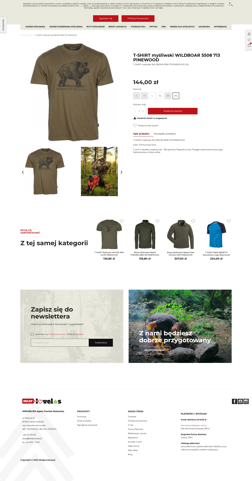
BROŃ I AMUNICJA (118, 26)
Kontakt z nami (135, 442)
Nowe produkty (84, 421)
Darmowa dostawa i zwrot (193, 425)
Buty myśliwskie (96, 26)
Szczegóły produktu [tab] (165, 134)
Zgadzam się (105, 18)
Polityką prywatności (57, 334)
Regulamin (79, 334)
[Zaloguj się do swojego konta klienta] (249, 34)
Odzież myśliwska (35, 26)
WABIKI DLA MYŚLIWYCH (182, 26)
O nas (130, 425)
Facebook (234, 401)
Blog (130, 454)
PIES (164, 26)
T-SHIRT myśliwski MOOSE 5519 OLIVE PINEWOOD (109, 253)
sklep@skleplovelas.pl (32, 438)
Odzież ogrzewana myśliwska (66, 26)
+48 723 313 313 (29, 435)
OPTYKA (153, 26)
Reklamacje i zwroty (137, 433)
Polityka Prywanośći (138, 18)
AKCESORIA (204, 26)
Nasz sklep (133, 450)
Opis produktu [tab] (141, 134)
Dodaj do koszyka (173, 111)
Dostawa (132, 416)
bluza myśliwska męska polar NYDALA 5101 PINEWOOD (180, 253)
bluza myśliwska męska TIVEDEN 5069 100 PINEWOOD (144, 253)
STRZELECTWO (138, 26)
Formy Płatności (135, 429)
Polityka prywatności (137, 421)
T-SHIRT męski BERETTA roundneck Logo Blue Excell (216, 253)
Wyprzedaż (220, 26)
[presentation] (22, 171)
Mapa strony (133, 446)
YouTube (240, 401)
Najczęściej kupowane (87, 425)
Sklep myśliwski (155, 350)
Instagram (246, 401)
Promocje (81, 416)
